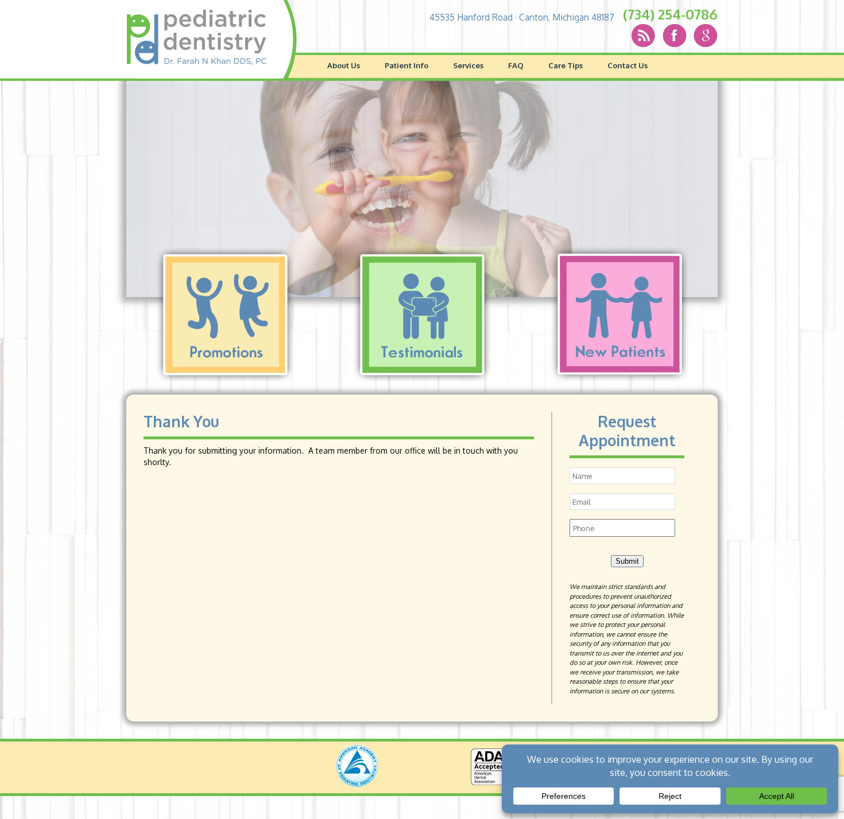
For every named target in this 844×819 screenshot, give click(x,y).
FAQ (516, 65)
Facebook (667, 35)
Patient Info (406, 65)
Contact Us (627, 65)
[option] (422, 189)
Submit (627, 561)
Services (468, 65)
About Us (343, 65)
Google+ (692, 35)
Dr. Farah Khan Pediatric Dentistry (196, 37)
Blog (643, 35)
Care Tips (565, 65)
